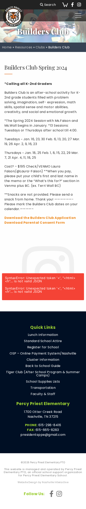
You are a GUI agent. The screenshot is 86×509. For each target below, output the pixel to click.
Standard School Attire (43, 341)
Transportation (43, 387)
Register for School (43, 347)
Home (7, 47)
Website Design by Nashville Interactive (43, 482)
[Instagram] (79, 4)
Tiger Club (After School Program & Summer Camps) (43, 374)
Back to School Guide (43, 366)
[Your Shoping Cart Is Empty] (65, 4)
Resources (23, 47)
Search (49, 4)
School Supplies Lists (43, 381)
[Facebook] (72, 4)
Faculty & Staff (43, 394)
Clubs (40, 47)
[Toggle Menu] (78, 15)
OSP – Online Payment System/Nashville (43, 353)
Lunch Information (43, 334)
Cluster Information (43, 359)
